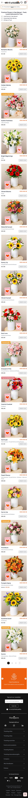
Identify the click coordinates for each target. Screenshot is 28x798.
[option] (14, 678)
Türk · (12, 795)
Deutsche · (19, 790)
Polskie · (13, 793)
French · (13, 790)
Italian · (8, 793)
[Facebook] (5, 725)
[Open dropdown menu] (23, 731)
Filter (25, 794)
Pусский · (8, 795)
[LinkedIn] (22, 725)
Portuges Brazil (18, 795)
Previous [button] (2, 679)
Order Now (22, 54)
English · (19, 793)
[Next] (19, 663)
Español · (8, 790)
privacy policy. (17, 709)
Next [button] (26, 679)
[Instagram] (14, 725)
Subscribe (14, 706)
